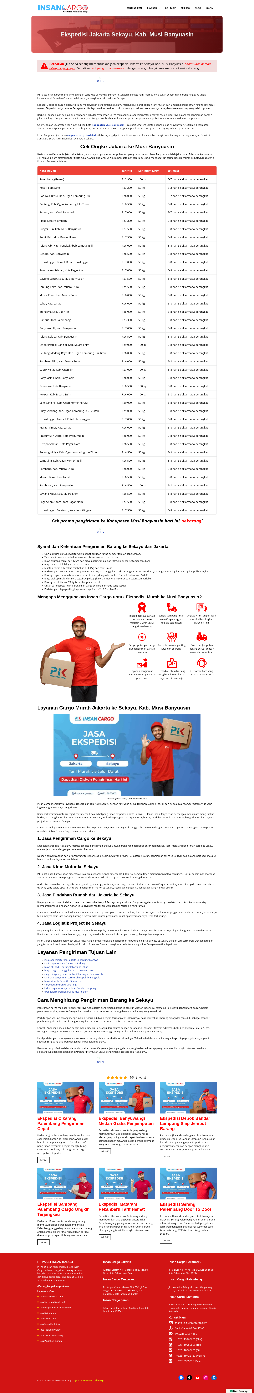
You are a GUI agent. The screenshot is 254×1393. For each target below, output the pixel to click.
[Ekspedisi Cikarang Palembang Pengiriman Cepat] (65, 1111)
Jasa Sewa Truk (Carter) (51, 1335)
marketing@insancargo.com (191, 1322)
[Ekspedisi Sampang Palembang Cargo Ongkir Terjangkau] (65, 1197)
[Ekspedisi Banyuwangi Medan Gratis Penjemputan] (127, 1111)
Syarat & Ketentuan (83, 1380)
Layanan (152, 8)
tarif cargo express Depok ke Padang (64, 963)
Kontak (210, 8)
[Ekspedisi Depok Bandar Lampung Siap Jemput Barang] (188, 1111)
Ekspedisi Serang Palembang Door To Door (185, 1207)
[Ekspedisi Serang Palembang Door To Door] (188, 1197)
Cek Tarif (170, 8)
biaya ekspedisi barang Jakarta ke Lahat (66, 967)
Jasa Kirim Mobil (48, 1318)
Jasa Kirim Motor (48, 1312)
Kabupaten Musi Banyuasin (108, 125)
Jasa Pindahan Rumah (51, 1340)
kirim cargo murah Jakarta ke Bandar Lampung (70, 988)
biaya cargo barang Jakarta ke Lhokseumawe (68, 970)
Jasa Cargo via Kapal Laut (52, 1301)
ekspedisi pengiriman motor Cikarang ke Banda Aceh (73, 974)
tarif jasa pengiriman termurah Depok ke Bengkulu (72, 977)
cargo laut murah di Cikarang (60, 984)
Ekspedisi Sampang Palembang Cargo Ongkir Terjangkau (63, 1209)
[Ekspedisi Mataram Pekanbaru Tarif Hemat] (127, 1197)
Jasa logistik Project (50, 1329)
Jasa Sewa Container (50, 1323)
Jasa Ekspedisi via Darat (51, 1296)
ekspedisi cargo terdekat (81, 135)
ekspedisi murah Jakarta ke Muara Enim (66, 991)
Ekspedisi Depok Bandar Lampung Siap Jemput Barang (185, 1123)
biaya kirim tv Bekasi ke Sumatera (62, 981)
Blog (198, 8)
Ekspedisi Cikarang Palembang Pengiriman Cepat (61, 1123)
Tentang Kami (134, 8)
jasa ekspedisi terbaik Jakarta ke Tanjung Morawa (71, 960)
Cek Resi (185, 8)
